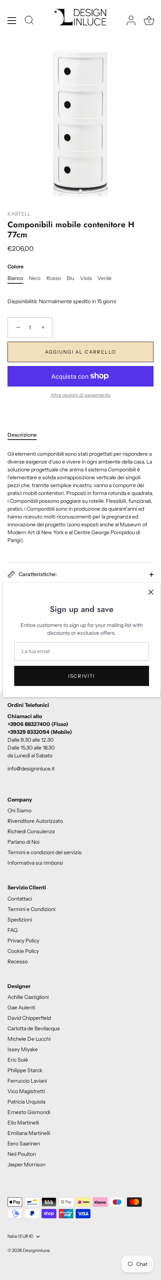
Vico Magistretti (26, 1091)
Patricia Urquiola (26, 1101)
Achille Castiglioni (28, 997)
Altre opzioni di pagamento (80, 395)
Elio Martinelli (23, 1122)
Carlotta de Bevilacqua (33, 1028)
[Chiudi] (151, 592)
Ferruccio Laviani (27, 1080)
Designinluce (36, 1250)
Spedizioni (19, 919)
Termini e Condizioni (31, 909)
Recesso (17, 961)
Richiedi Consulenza (31, 831)
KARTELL (19, 213)
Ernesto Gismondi (28, 1112)
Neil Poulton (21, 1154)
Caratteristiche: (37, 574)
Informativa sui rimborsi (35, 862)
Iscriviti (81, 676)
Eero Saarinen (23, 1143)
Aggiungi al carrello (80, 352)
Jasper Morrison (26, 1164)
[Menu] (12, 20)
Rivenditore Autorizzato (35, 821)
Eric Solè (17, 1059)
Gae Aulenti (21, 1007)
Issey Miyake (22, 1049)
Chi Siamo (19, 810)
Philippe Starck (24, 1070)
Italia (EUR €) (20, 1236)
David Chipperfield (29, 1018)
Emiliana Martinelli (28, 1133)
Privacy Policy (23, 940)
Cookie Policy (23, 951)
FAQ (12, 930)
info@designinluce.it (31, 768)
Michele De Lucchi (29, 1039)
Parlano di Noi (23, 842)
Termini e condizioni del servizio (44, 852)
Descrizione (22, 434)
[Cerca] (29, 21)
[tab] (25, 435)
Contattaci (19, 898)
